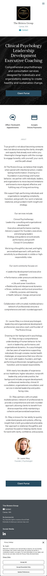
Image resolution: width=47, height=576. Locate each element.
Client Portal (23, 93)
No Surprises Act (8, 517)
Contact (25, 30)
